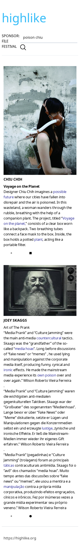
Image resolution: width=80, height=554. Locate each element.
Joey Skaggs (15, 320)
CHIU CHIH (13, 179)
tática (8, 465)
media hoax (24, 348)
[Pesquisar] (23, 47)
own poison (46, 375)
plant (38, 239)
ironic (8, 369)
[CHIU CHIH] (40, 121)
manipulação (14, 486)
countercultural (48, 338)
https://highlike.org (20, 538)
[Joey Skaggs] (40, 291)
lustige (47, 428)
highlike (24, 18)
